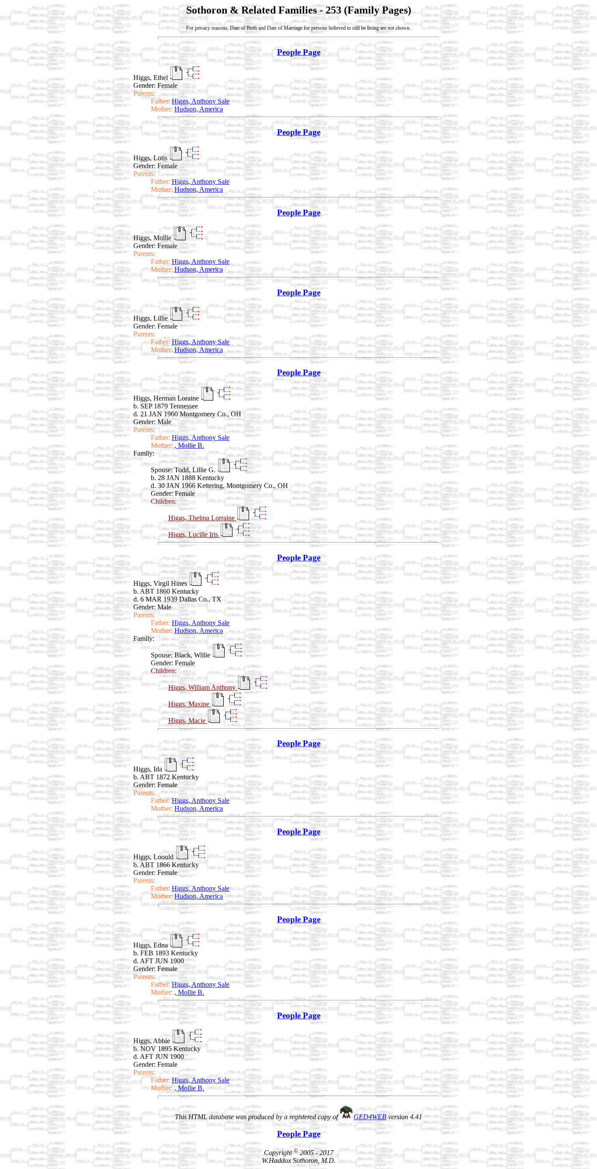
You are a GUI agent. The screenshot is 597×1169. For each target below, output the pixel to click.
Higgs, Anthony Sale (200, 101)
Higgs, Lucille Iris (194, 534)
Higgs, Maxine (189, 704)
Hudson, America (198, 109)
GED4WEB (370, 1117)
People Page (298, 52)
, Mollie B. (189, 445)
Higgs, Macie (187, 720)
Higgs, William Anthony (202, 687)
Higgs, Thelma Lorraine (202, 518)
